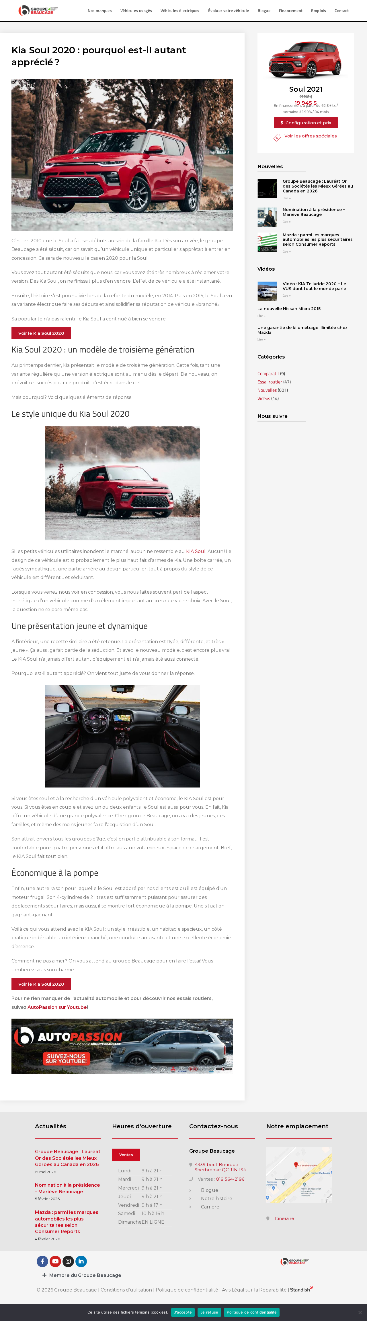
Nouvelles (267, 390)
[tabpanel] (144, 1197)
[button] (306, 122)
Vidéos (263, 398)
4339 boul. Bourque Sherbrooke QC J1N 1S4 (220, 1167)
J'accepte (183, 1312)
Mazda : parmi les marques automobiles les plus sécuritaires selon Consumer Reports (318, 239)
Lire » (287, 198)
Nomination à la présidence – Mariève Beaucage (314, 212)
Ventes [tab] (126, 1154)
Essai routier (269, 381)
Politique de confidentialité (187, 1290)
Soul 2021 (305, 89)
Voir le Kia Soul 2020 (41, 333)
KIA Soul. (196, 551)
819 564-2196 (230, 1179)
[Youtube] (55, 1261)
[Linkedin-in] (81, 1261)
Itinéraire (284, 1218)
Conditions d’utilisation (127, 1290)
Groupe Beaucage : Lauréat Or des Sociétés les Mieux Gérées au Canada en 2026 (318, 186)
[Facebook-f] (42, 1261)
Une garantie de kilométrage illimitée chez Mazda (302, 330)
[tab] (183, 1275)
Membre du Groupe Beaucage (85, 1275)
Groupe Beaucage (212, 1151)
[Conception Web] (301, 1290)
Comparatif (268, 373)
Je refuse (209, 1312)
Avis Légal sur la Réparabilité (254, 1290)
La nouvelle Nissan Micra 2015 (289, 308)
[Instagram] (68, 1261)
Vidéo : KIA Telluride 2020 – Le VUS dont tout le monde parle (314, 286)
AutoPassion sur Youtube (57, 1007)
